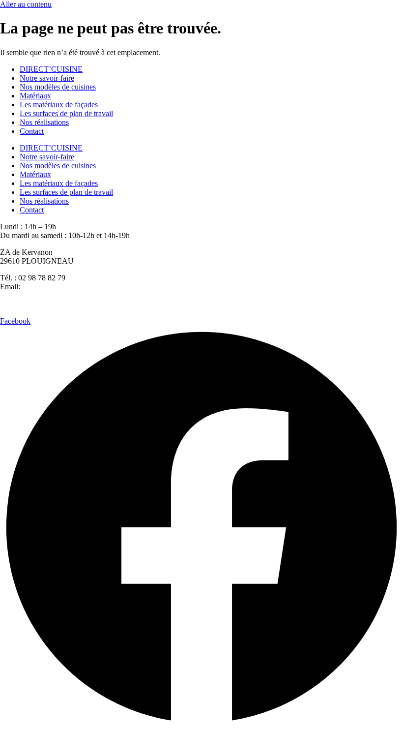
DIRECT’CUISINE (51, 69)
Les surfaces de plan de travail (66, 113)
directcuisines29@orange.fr (64, 286)
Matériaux (35, 95)
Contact (32, 131)
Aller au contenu (26, 4)
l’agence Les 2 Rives (228, 303)
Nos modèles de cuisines (58, 87)
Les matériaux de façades (59, 104)
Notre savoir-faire (47, 78)
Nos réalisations (44, 122)
